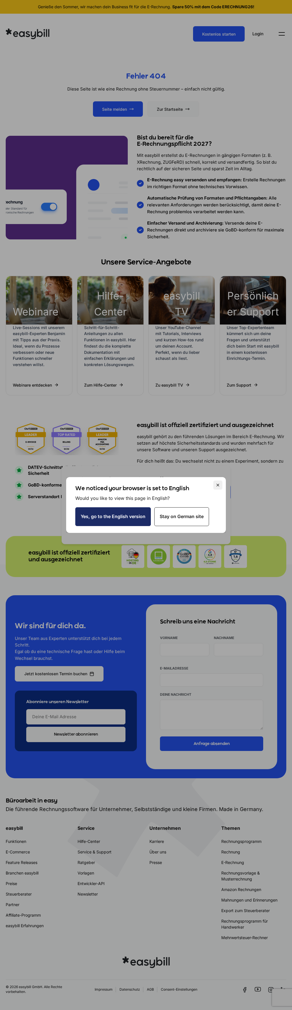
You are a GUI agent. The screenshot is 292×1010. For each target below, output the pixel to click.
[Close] (217, 485)
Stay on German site (182, 516)
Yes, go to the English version (113, 516)
